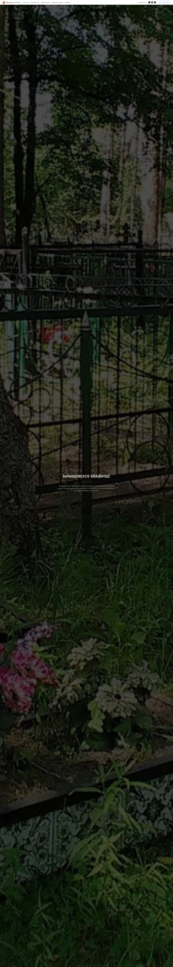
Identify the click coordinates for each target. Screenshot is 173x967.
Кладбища (67, 2)
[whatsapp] (152, 2)
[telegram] (149, 2)
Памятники (26, 2)
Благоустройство (35, 2)
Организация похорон (57, 2)
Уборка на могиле (45, 2)
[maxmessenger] (155, 2)
